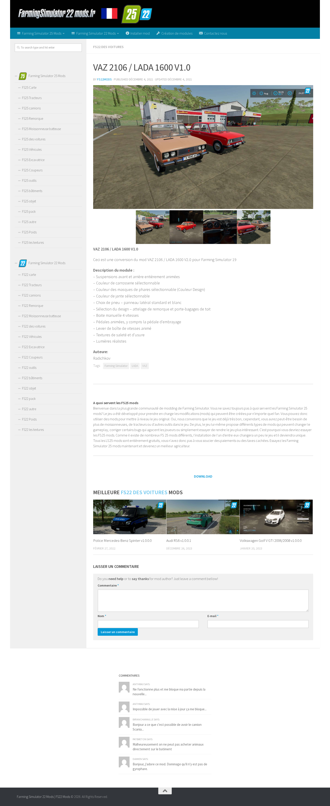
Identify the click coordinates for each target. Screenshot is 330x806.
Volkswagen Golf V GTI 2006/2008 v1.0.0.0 (270, 540)
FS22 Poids (29, 419)
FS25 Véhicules (32, 149)
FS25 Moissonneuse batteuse (41, 129)
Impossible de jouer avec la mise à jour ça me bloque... (170, 709)
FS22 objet (29, 388)
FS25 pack (29, 211)
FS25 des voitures (33, 139)
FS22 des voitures (108, 46)
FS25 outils (29, 180)
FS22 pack (29, 398)
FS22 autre (29, 409)
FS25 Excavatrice (33, 160)
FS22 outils (29, 367)
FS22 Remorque (32, 305)
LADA (135, 366)
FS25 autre (29, 222)
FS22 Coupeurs (32, 357)
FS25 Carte (29, 87)
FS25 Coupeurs (32, 170)
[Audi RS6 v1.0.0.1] (202, 517)
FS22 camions (31, 295)
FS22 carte (29, 274)
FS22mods (104, 79)
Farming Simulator (116, 366)
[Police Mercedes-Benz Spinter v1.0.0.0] (129, 517)
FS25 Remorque (32, 118)
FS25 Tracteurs (32, 98)
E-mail (212, 616)
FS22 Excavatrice (33, 347)
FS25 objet (29, 201)
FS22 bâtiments (32, 378)
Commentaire (108, 585)
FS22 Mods (63, 797)
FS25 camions (31, 108)
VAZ (144, 366)
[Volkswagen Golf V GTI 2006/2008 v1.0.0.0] (276, 517)
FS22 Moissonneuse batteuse (41, 316)
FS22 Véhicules (32, 336)
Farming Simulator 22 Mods (35, 797)
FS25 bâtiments (32, 191)
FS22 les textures (33, 429)
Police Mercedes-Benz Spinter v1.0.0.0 (122, 540)
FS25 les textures (33, 242)
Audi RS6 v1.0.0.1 (178, 540)
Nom (102, 616)
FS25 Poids (29, 232)
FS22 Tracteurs (32, 285)
